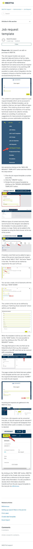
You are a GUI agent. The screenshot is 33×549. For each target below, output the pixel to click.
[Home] (8, 4)
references (15, 486)
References (5, 506)
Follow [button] (16, 44)
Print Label (5, 513)
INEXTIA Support (6, 9)
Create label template (9, 516)
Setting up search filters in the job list (14, 510)
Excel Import (6, 520)
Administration (17, 9)
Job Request (27, 9)
